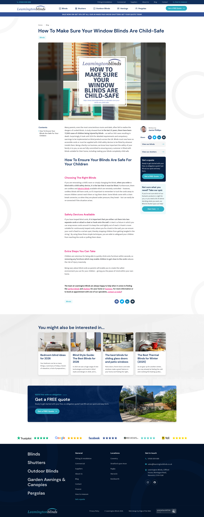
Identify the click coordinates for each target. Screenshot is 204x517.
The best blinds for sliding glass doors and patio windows (116, 358)
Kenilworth (114, 479)
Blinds (65, 8)
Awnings (124, 8)
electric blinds (83, 188)
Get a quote (80, 499)
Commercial (80, 463)
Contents (43, 127)
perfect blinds (73, 288)
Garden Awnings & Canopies (46, 482)
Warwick (113, 473)
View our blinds (148, 144)
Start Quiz (152, 209)
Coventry (114, 458)
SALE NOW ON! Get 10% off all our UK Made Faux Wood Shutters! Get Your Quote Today (102, 14)
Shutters (82, 8)
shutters (86, 288)
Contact (78, 484)
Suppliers (79, 468)
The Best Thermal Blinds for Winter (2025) (148, 358)
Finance (78, 489)
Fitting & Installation (83, 458)
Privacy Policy (94, 511)
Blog (47, 25)
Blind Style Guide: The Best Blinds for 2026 (84, 358)
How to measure (81, 494)
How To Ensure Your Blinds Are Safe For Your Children (49, 133)
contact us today (114, 291)
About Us (79, 473)
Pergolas (142, 8)
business (108, 288)
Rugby (112, 468)
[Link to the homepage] (31, 8)
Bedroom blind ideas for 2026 (53, 356)
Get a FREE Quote (175, 8)
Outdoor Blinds (103, 8)
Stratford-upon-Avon (118, 463)
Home (40, 25)
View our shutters (149, 152)
